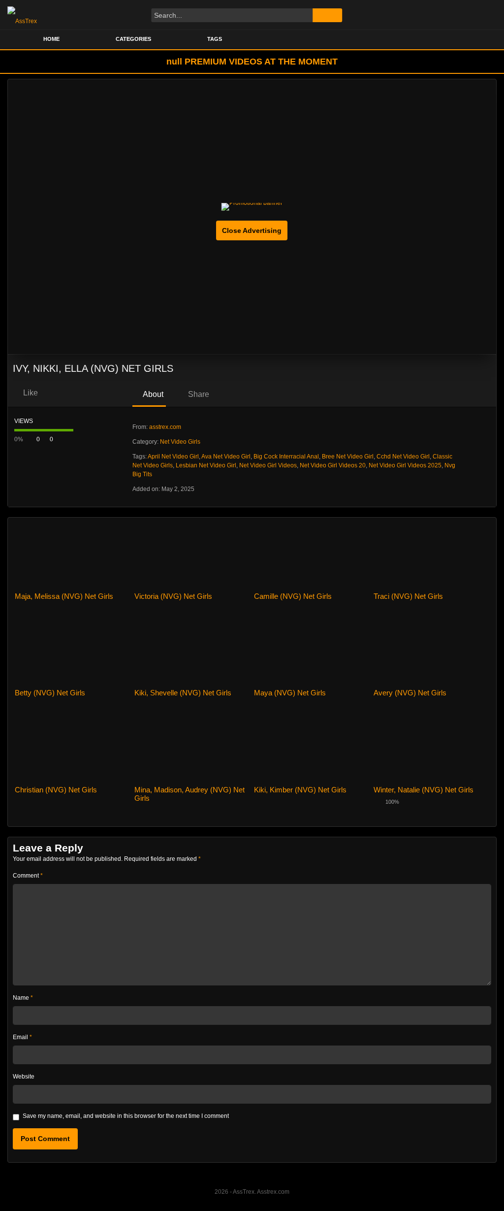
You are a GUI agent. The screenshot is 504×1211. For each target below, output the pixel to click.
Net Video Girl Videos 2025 (405, 465)
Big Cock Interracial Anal (286, 456)
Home (51, 39)
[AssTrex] (22, 15)
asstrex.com (165, 427)
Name (23, 997)
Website (23, 1076)
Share (197, 394)
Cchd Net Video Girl (403, 456)
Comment (28, 875)
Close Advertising (252, 230)
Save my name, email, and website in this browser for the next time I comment (126, 1116)
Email (22, 1037)
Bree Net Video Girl (348, 456)
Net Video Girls (180, 441)
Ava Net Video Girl (226, 456)
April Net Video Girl (173, 456)
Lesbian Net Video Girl (206, 465)
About (152, 394)
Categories (133, 39)
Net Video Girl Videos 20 (333, 465)
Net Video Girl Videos (268, 465)
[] (327, 15)
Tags (214, 39)
